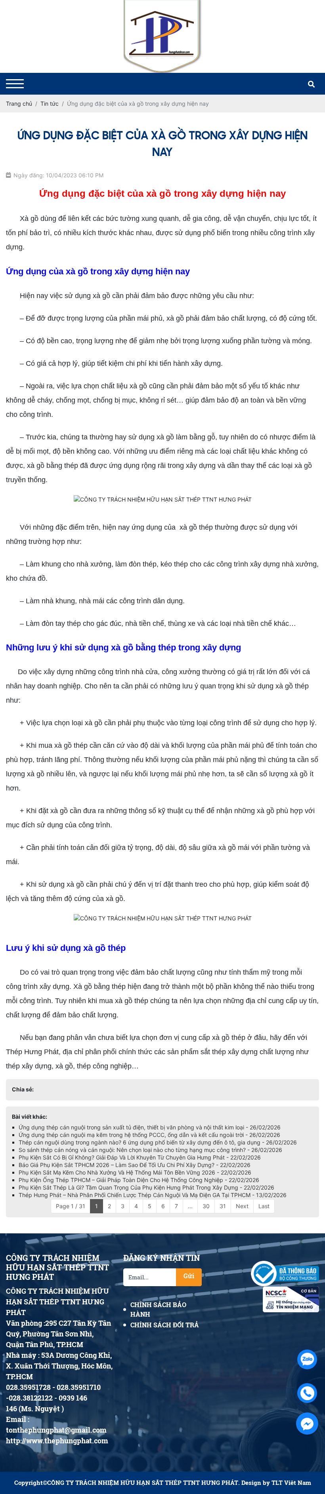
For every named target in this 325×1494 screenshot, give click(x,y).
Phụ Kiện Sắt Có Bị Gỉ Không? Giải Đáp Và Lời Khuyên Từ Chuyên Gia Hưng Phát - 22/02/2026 (140, 1157)
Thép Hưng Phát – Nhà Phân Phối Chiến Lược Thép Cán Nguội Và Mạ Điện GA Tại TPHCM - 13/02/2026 (153, 1195)
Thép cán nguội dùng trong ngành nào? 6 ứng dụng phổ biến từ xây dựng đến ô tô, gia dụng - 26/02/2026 (158, 1142)
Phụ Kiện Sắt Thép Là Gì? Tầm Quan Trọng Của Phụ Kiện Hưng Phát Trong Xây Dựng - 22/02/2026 (146, 1187)
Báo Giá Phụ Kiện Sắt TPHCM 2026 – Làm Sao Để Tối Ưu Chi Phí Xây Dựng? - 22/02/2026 (134, 1164)
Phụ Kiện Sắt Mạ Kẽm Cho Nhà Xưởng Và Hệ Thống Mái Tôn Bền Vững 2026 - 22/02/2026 (135, 1172)
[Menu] (15, 83)
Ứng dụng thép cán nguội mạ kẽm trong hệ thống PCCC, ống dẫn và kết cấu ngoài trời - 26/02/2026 (149, 1134)
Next (242, 1206)
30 (206, 1206)
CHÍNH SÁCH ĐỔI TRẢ (164, 1325)
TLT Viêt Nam (291, 1482)
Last (264, 1206)
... (190, 1206)
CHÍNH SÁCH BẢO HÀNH (158, 1309)
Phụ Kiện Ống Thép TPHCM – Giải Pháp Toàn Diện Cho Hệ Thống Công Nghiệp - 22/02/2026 (139, 1180)
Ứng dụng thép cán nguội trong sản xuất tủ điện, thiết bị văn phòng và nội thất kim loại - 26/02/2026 (150, 1127)
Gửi (189, 1276)
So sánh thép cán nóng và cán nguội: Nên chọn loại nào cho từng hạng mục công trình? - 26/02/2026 (150, 1149)
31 (223, 1206)
